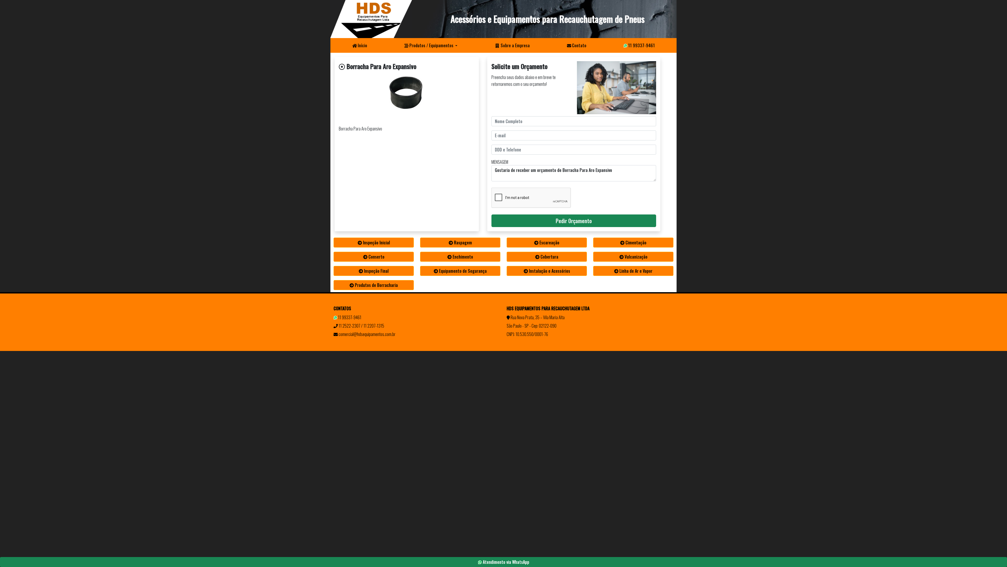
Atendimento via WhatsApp (505, 562)
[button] (430, 45)
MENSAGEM (499, 162)
